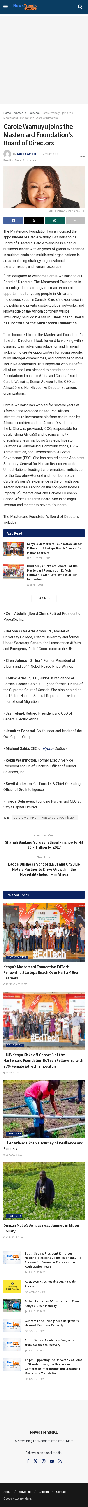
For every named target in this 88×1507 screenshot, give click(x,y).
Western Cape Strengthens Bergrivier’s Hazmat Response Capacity (52, 1323)
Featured (14, 1133)
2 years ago (50, 153)
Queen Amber (27, 153)
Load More (44, 598)
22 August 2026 (36, 1272)
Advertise (25, 1491)
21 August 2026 (36, 1379)
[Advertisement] (44, 60)
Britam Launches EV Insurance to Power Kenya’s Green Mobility (53, 1303)
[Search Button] (80, 7)
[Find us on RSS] (60, 1461)
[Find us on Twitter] (35, 1461)
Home (7, 113)
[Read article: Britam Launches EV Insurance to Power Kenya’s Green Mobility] (12, 1305)
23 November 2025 (40, 558)
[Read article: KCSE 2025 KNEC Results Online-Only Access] (12, 1286)
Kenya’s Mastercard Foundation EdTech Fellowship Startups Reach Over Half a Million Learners (55, 548)
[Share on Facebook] (13, 220)
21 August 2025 (36, 1311)
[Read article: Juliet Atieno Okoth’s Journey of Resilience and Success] (44, 1109)
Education (15, 1045)
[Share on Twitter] (34, 220)
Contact (61, 1491)
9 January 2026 (36, 1292)
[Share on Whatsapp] (55, 220)
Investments (17, 957)
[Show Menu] (5, 7)
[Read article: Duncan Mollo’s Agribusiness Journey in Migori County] (44, 1191)
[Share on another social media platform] (75, 220)
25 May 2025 (36, 584)
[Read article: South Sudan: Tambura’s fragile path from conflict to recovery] (12, 1344)
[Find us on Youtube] (52, 1461)
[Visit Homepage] (25, 6)
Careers (44, 1491)
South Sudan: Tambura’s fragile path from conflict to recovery (51, 1342)
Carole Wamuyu (25, 817)
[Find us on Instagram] (43, 1461)
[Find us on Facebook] (28, 1461)
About (7, 1491)
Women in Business (26, 113)
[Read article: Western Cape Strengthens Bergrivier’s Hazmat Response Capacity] (12, 1325)
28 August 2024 (14, 1155)
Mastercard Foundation (59, 817)
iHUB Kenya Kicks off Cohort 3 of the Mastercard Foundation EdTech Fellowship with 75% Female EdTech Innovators (52, 572)
